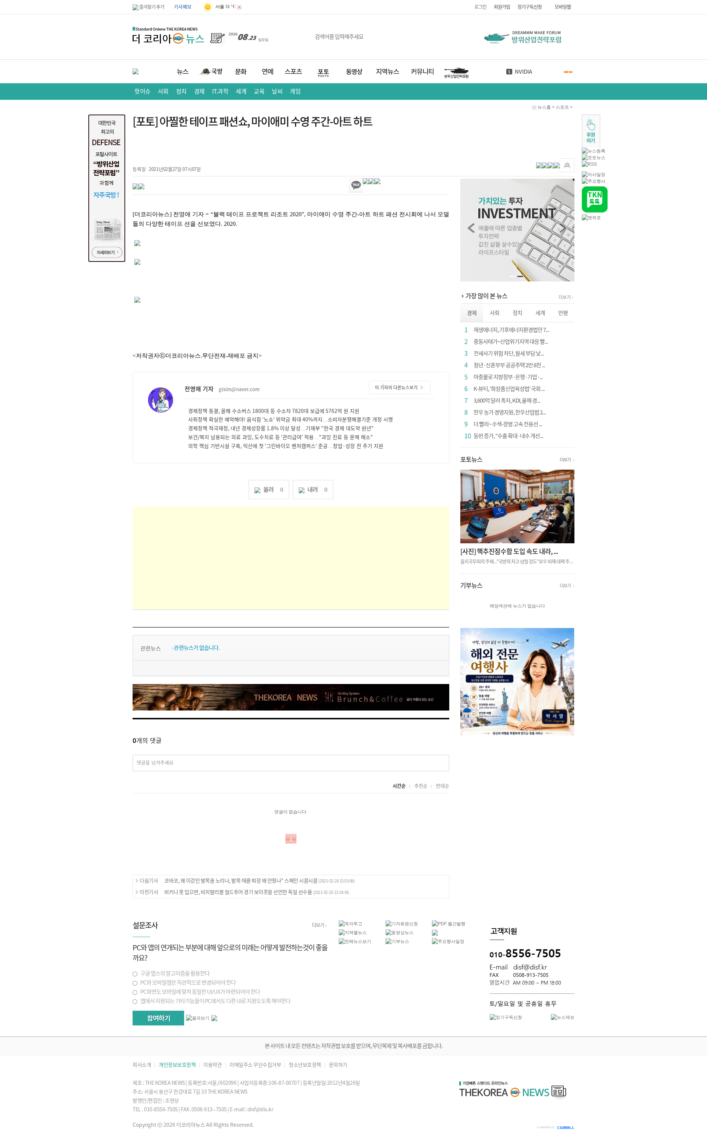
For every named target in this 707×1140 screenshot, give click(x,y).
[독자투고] (350, 923)
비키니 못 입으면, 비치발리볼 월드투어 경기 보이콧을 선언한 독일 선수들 (256, 892)
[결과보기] (198, 1018)
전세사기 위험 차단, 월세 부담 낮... (509, 353)
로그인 (480, 6)
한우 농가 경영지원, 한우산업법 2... (510, 412)
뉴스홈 (544, 107)
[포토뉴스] (593, 157)
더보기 (565, 297)
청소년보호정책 (305, 1065)
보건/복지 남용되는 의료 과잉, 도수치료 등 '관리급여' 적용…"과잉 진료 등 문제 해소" (280, 437)
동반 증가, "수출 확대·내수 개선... (508, 436)
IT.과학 (220, 91)
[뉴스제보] (562, 1017)
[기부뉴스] (397, 941)
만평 (563, 313)
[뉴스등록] (593, 150)
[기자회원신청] (409, 923)
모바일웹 (563, 6)
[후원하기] (591, 130)
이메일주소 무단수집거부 (255, 1065)
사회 (163, 91)
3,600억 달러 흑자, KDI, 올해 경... (507, 400)
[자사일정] (593, 174)
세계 (241, 91)
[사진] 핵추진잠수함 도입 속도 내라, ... (509, 551)
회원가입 (502, 6)
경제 (199, 91)
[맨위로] (591, 217)
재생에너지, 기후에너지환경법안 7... (511, 330)
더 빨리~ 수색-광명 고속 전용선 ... (508, 424)
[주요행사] (593, 180)
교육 (259, 91)
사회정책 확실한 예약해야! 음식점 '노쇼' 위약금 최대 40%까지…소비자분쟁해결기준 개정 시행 (290, 419)
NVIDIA (523, 71)
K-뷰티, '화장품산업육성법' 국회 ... (509, 389)
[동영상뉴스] (400, 932)
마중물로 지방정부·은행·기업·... (508, 377)
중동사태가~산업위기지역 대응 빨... (511, 341)
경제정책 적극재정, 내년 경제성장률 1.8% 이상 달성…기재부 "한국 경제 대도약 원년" (281, 428)
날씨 (277, 91)
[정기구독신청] (506, 1017)
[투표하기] (158, 1018)
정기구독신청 (529, 6)
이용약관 (212, 1065)
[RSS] (589, 163)
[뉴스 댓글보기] (435, 932)
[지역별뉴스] (353, 932)
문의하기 (338, 1065)
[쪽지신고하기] (567, 165)
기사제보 (182, 6)
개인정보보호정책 (177, 1065)
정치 (181, 91)
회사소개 (142, 1065)
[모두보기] (214, 1017)
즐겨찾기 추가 (151, 6)
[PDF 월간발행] (448, 923)
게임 (295, 91)
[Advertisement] (291, 558)
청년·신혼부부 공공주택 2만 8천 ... (509, 365)
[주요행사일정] (448, 941)
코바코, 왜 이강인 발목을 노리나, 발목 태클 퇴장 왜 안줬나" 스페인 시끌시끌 (259, 880)
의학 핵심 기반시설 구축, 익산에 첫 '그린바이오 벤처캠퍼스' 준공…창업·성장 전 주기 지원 (285, 446)
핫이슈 (142, 91)
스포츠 (562, 107)
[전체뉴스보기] (355, 941)
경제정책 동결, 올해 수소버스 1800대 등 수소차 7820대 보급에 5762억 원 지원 (273, 411)
